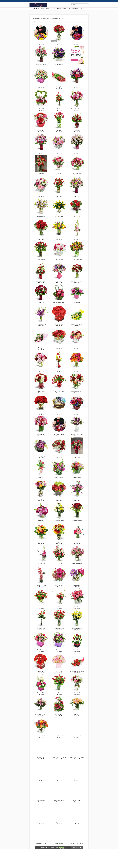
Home (30, 12)
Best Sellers (37, 21)
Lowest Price (51, 21)
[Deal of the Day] (77, 55)
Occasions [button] (47, 8)
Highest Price (44, 21)
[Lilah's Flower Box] (38, 5)
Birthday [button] (53, 8)
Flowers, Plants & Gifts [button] (73, 8)
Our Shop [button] (82, 8)
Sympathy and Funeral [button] (62, 8)
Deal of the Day (36, 8)
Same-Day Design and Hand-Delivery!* (38, 1)
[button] (114, 843)
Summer (42, 8)
